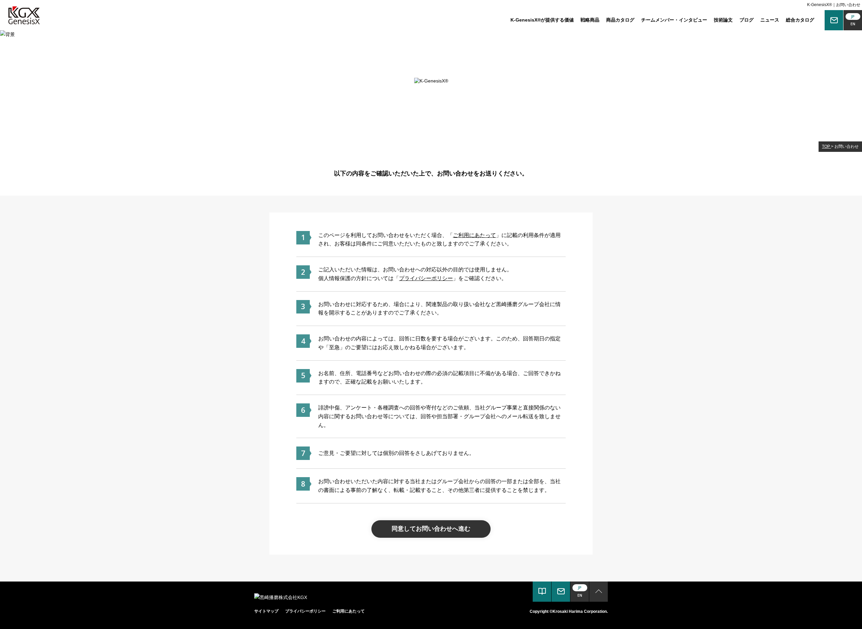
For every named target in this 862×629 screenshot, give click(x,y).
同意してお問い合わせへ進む (431, 528)
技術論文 (723, 20)
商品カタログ (620, 20)
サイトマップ (266, 611)
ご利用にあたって (474, 235)
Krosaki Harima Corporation (580, 611)
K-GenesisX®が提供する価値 (542, 20)
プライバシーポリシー (426, 278)
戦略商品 (590, 20)
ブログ (746, 20)
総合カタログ (800, 20)
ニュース (769, 20)
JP (853, 16)
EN (853, 24)
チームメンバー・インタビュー (674, 20)
